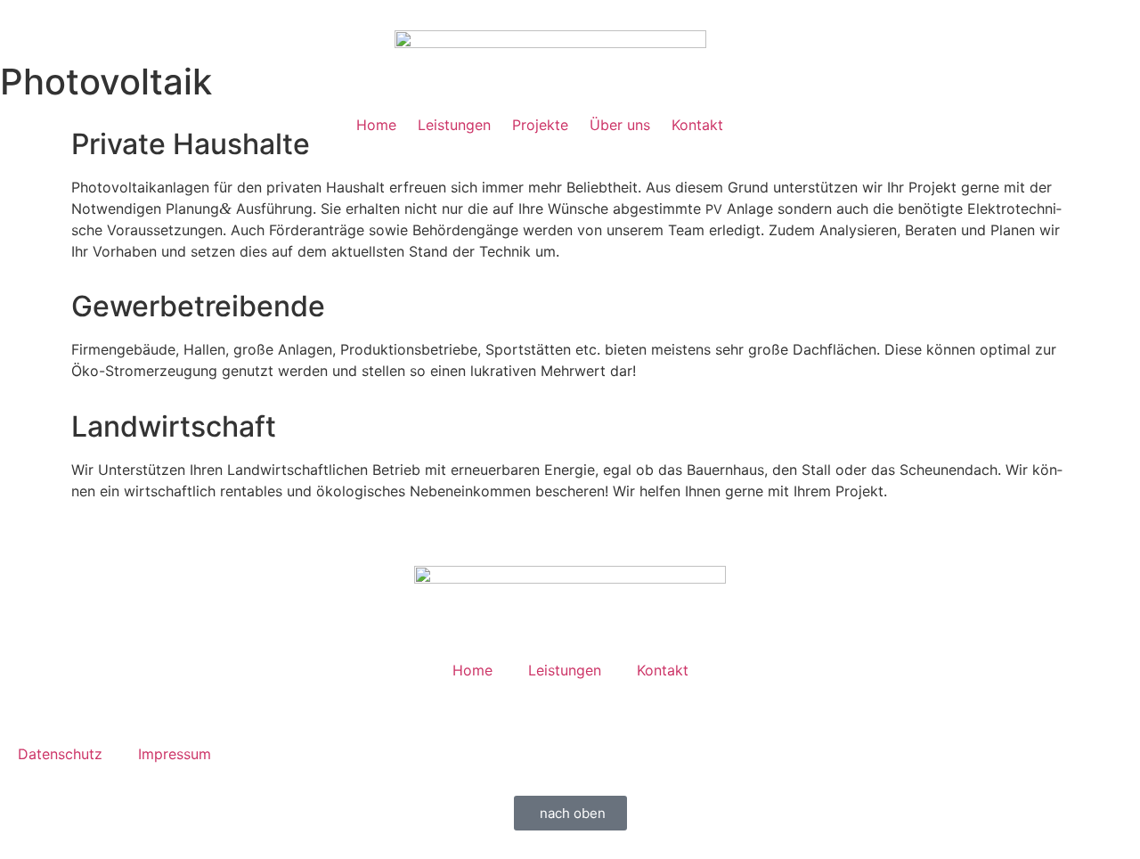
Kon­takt (697, 125)
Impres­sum (174, 754)
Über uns (620, 125)
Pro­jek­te (540, 125)
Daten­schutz (60, 754)
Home (376, 125)
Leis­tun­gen (454, 125)
